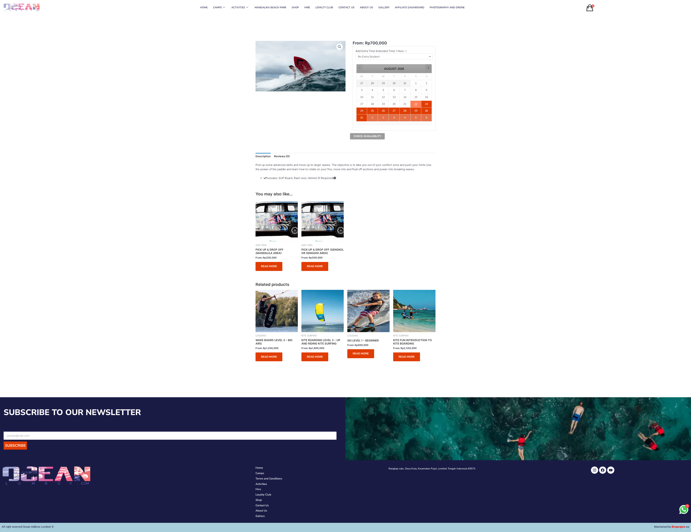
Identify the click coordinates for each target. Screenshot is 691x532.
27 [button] (394, 110)
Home (204, 7)
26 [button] (383, 110)
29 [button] (416, 110)
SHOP (295, 7)
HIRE (307, 7)
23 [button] (426, 103)
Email (170, 428)
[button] (339, 47)
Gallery (383, 7)
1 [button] (372, 116)
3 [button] (394, 118)
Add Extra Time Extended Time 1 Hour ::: (381, 51)
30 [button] (426, 110)
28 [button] (404, 110)
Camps (217, 7)
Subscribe (15, 445)
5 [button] (416, 116)
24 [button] (361, 110)
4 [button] (405, 118)
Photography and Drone (447, 7)
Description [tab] (263, 156)
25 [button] (372, 110)
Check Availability (367, 136)
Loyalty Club (324, 7)
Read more (269, 266)
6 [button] (427, 116)
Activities (238, 7)
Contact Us (346, 7)
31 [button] (361, 116)
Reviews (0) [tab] (282, 156)
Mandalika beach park (270, 7)
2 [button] (383, 118)
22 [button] (416, 104)
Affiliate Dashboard (409, 7)
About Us (366, 7)
